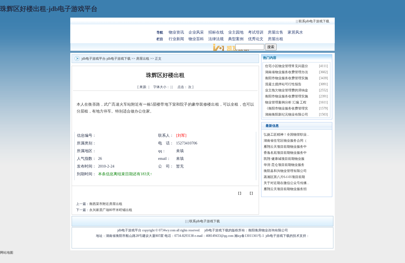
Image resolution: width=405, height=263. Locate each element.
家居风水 (295, 32)
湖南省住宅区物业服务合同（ (285, 141)
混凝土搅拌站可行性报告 (283, 84)
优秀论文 (255, 39)
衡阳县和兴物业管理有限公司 (285, 171)
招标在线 (216, 32)
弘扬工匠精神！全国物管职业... (286, 134)
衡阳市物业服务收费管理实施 (286, 78)
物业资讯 (176, 32)
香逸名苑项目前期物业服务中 (285, 153)
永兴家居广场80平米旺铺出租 (110, 210)
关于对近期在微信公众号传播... (286, 183)
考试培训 (255, 32)
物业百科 (196, 39)
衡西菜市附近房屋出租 (105, 204)
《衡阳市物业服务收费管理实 (286, 108)
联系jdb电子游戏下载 (314, 21)
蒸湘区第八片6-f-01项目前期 (284, 177)
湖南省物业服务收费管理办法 (286, 72)
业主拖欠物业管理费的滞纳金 (286, 90)
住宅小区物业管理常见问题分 (286, 66)
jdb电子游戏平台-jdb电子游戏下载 (106, 59)
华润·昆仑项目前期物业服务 (284, 165)
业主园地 (236, 32)
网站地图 (6, 252)
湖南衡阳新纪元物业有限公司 (286, 114)
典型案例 (236, 39)
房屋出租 (275, 39)
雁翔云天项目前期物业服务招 (285, 189)
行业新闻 (176, 39)
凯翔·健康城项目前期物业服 (284, 159)
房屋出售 (275, 32)
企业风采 (196, 32)
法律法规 (216, 39)
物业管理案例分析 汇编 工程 (285, 102)
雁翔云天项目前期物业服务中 (285, 147)
